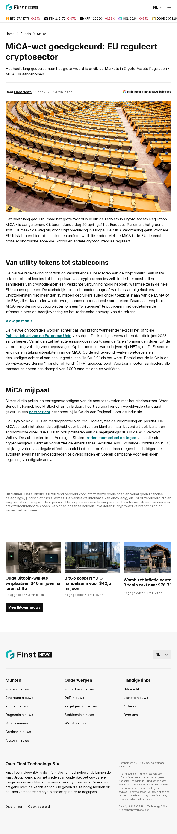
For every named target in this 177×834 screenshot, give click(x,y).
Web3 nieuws (75, 723)
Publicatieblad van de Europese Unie (38, 335)
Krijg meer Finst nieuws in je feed (149, 91)
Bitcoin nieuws (17, 689)
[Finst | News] (22, 7)
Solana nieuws (17, 723)
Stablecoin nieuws (79, 715)
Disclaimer (14, 806)
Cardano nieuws (18, 732)
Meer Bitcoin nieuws (24, 607)
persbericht (39, 412)
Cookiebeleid (39, 806)
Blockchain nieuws (79, 689)
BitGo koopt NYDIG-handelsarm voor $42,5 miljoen (88, 583)
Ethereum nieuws (19, 698)
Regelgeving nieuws (81, 706)
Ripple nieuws (17, 706)
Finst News (23, 92)
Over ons (131, 715)
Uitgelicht (131, 689)
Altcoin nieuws (17, 740)
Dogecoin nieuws (19, 715)
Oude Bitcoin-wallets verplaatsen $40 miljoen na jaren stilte (33, 583)
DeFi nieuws (74, 698)
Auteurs (130, 706)
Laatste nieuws (136, 698)
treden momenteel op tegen (110, 437)
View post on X (19, 321)
